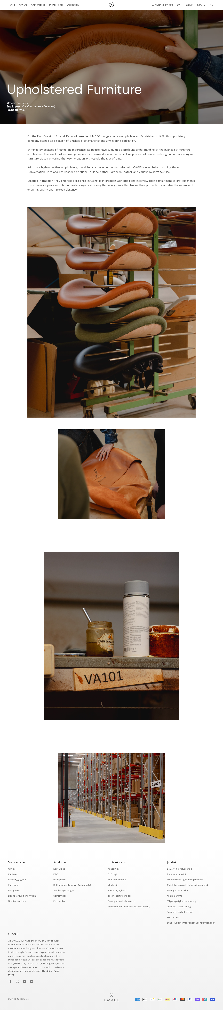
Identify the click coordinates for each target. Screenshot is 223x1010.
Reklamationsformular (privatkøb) (72, 885)
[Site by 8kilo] (27, 999)
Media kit (113, 885)
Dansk (189, 5)
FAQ (55, 874)
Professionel (56, 6)
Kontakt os (59, 869)
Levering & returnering (179, 869)
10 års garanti (174, 896)
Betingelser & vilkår (178, 890)
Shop (12, 6)
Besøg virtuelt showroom (22, 896)
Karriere (12, 874)
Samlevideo (60, 896)
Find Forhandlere (17, 901)
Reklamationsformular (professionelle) (129, 907)
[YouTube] (24, 982)
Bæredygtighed (17, 880)
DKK (179, 5)
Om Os (23, 6)
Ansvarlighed (38, 6)
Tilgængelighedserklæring (181, 901)
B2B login (113, 874)
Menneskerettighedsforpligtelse (185, 880)
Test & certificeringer (119, 896)
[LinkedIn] (31, 982)
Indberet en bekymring (180, 912)
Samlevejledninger (63, 890)
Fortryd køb (59, 901)
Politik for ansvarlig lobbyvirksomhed (187, 885)
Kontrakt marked (117, 880)
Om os (12, 869)
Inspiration (73, 6)
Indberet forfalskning (179, 907)
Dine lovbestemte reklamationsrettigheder (191, 923)
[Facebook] (10, 982)
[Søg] (212, 5)
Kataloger (13, 885)
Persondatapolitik (176, 874)
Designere (14, 890)
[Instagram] (17, 982)
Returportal (59, 880)
